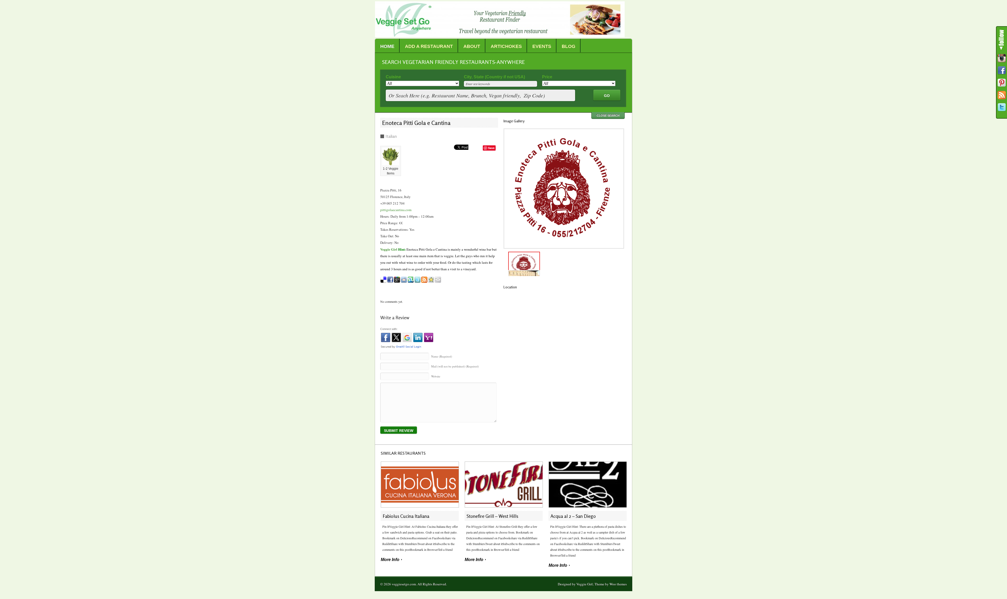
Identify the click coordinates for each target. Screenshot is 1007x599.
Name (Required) (441, 356)
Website (435, 376)
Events (541, 46)
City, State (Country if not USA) (494, 77)
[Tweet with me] (1002, 107)
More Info (390, 559)
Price (547, 77)
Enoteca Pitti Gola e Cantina (416, 122)
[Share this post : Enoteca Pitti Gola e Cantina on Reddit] (404, 280)
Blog (568, 46)
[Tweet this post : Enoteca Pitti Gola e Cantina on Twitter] (417, 280)
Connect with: (389, 329)
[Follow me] (1002, 58)
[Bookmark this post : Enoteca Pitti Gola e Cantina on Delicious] (383, 280)
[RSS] (1002, 95)
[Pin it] (1002, 83)
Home (387, 46)
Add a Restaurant (429, 46)
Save (491, 148)
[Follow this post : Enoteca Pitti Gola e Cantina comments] (424, 280)
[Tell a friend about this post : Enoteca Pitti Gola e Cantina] (438, 280)
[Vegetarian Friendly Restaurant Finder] (500, 36)
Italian (391, 136)
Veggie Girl (388, 249)
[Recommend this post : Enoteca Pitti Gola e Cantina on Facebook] (390, 280)
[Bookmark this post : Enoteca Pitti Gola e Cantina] (431, 280)
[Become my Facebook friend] (1002, 70)
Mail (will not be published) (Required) (455, 366)
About (471, 46)
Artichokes (506, 46)
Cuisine (393, 77)
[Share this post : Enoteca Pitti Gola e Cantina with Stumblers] (411, 280)
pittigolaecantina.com (395, 209)
